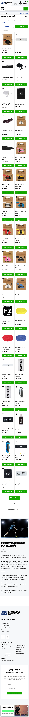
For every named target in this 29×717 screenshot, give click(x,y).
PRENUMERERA (14, 693)
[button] (8, 711)
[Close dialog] (27, 706)
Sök (26, 8)
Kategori (7, 26)
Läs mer (3, 22)
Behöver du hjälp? (24, 13)
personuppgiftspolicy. (15, 679)
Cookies (12, 637)
